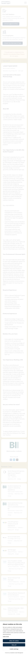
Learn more (6, 636)
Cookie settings (14, 649)
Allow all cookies (14, 641)
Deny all (14, 645)
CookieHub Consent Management (16, 652)
